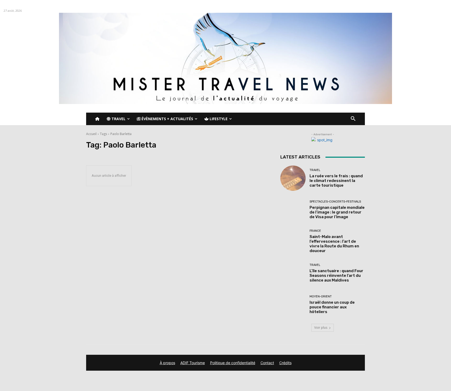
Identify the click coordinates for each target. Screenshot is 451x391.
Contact (267, 363)
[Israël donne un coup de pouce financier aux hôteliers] (293, 304)
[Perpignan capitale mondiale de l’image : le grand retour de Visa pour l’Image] (293, 209)
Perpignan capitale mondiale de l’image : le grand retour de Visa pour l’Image (337, 212)
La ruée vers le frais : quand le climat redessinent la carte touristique (336, 181)
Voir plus (320, 327)
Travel (315, 170)
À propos (167, 363)
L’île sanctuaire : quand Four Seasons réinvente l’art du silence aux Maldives (336, 275)
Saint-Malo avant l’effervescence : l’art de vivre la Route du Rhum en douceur (334, 243)
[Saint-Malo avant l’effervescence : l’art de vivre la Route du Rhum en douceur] (293, 241)
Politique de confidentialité (232, 363)
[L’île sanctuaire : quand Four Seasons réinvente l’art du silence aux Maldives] (293, 273)
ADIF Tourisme (192, 363)
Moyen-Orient (321, 296)
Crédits (285, 363)
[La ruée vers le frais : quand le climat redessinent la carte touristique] (293, 178)
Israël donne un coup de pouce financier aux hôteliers (332, 307)
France (315, 230)
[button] (353, 119)
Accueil (91, 134)
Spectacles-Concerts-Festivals (335, 201)
